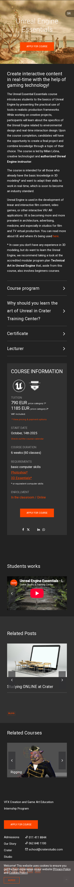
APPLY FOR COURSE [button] (36, 46)
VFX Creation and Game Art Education (28, 802)
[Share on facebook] (23, 529)
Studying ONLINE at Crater (30, 686)
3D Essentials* (21, 478)
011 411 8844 (37, 837)
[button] (37, 660)
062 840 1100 (37, 843)
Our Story (10, 843)
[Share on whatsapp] (43, 529)
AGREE (11, 880)
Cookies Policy (18, 872)
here (56, 236)
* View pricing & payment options (29, 419)
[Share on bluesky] (48, 528)
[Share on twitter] (28, 529)
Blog (11, 713)
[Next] (62, 689)
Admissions (11, 837)
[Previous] (12, 602)
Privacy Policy (62, 869)
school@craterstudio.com (46, 849)
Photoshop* (19, 472)
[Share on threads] (33, 528)
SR (69, 13)
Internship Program (16, 808)
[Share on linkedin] (38, 529)
